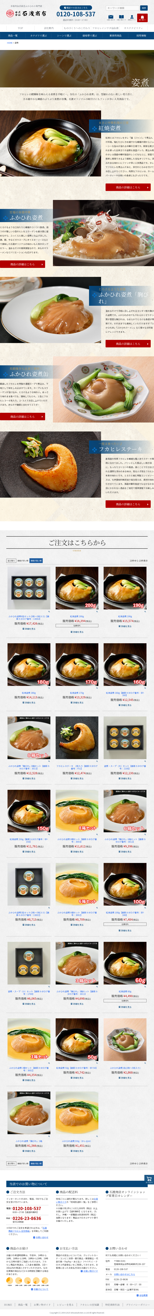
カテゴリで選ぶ (38, 35)
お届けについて (41, 1289)
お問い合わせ (111, 20)
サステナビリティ (133, 28)
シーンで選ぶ (64, 35)
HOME (9, 42)
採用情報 (141, 35)
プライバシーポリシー (138, 1304)
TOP (20, 28)
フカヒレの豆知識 (89, 1304)
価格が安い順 (22, 560)
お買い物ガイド (121, 20)
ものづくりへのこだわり (77, 28)
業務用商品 (115, 35)
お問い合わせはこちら (124, 1274)
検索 (144, 7)
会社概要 (143, 1295)
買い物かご (142, 20)
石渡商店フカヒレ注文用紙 (27, 1229)
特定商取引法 (112, 1304)
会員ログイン (132, 20)
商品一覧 (13, 35)
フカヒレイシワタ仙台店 (105, 28)
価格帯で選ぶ (90, 35)
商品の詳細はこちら (128, 187)
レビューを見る (65, 1304)
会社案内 (49, 28)
